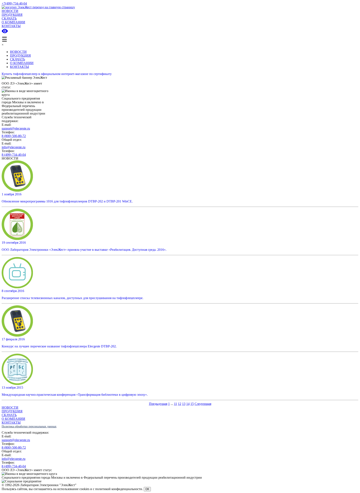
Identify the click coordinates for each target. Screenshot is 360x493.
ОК (147, 489)
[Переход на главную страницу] (38, 7)
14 (188, 404)
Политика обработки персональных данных (29, 426)
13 (183, 404)
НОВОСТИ (10, 11)
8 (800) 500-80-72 (14, 136)
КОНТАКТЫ (11, 26)
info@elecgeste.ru (13, 147)
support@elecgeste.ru (16, 128)
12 (179, 404)
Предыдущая (158, 404)
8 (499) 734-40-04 (14, 154)
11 (175, 404)
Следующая (203, 404)
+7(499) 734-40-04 (14, 3)
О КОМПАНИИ (13, 22)
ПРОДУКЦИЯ (12, 14)
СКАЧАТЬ (9, 18)
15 (192, 404)
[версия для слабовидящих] (5, 32)
